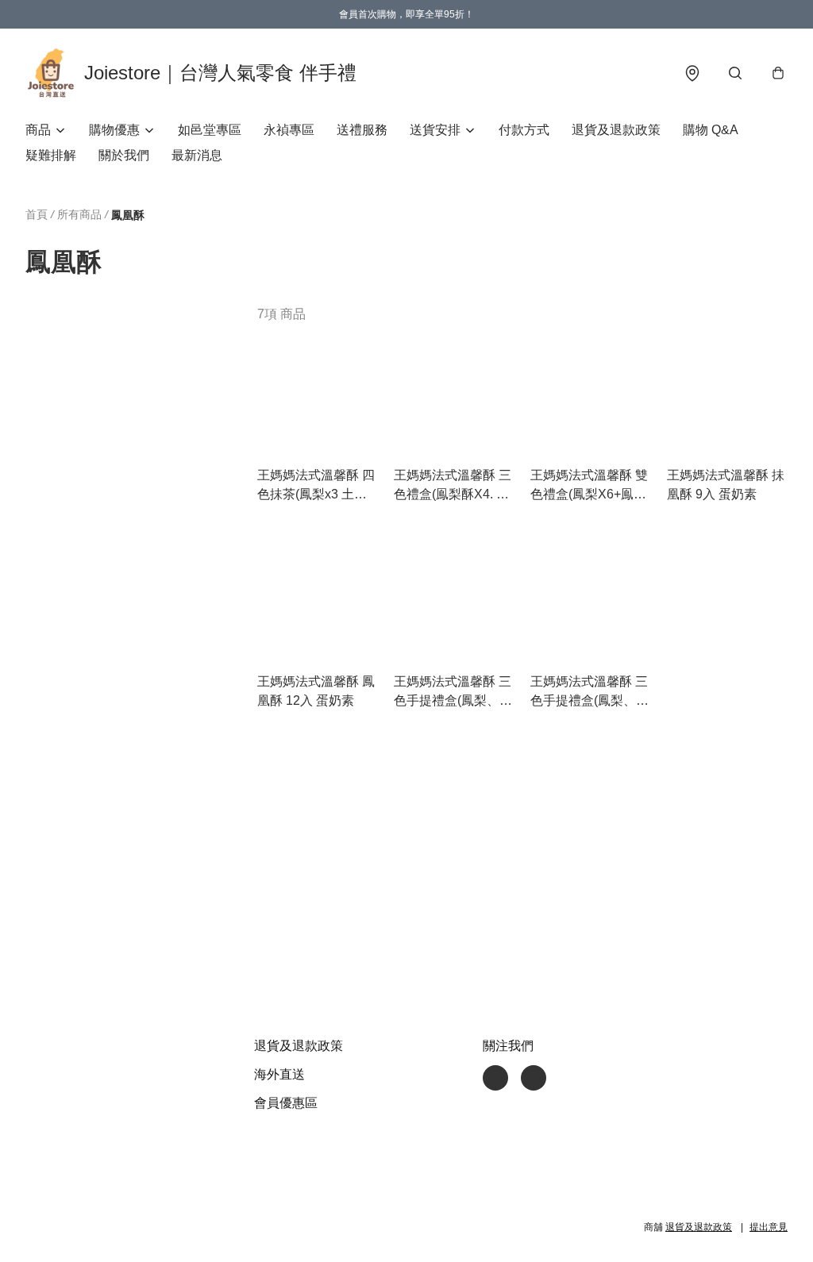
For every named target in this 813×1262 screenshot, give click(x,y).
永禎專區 (289, 130)
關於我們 (123, 155)
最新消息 (196, 155)
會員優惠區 (286, 1103)
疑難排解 (50, 155)
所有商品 (79, 214)
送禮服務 (362, 130)
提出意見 (768, 1227)
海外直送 (279, 1074)
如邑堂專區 (209, 130)
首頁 (36, 214)
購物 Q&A (710, 130)
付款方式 (524, 130)
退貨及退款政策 (616, 130)
